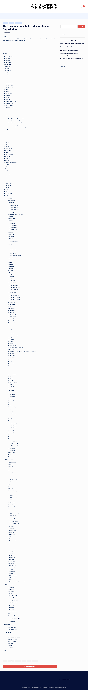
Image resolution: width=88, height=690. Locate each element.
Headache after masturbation (68, 47)
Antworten (11, 22)
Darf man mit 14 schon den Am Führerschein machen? (71, 59)
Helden (23, 660)
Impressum (61, 677)
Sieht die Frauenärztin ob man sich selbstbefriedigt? (69, 54)
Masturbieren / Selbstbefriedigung (69, 50)
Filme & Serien (18, 22)
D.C (9, 660)
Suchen (73, 23)
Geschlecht (18, 660)
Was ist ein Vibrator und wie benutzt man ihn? (72, 43)
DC (12, 660)
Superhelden (35, 660)
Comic (5, 660)
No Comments (7, 32)
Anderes (5, 22)
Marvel (29, 660)
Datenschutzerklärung (64, 679)
